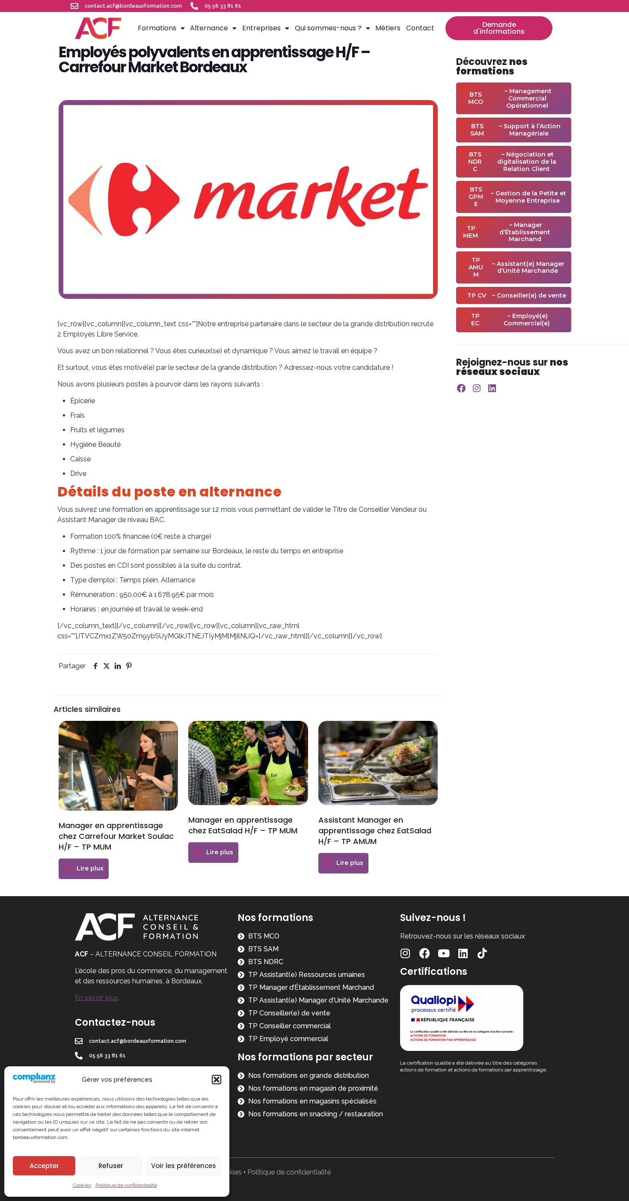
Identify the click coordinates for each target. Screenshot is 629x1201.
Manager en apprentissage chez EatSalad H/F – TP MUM (242, 825)
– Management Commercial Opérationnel (510, 98)
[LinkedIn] (492, 388)
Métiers (388, 28)
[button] (216, 1079)
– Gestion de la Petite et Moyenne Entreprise (517, 197)
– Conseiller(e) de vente (516, 295)
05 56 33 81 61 (223, 6)
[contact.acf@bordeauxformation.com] (74, 6)
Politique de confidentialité (126, 1185)
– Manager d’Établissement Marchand (507, 232)
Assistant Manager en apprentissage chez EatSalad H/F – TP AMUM (374, 830)
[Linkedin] (463, 953)
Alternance (209, 28)
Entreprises (261, 28)
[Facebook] (461, 388)
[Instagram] (477, 388)
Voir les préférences (183, 1165)
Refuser (110, 1165)
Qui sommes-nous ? (328, 28)
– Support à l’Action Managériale (515, 129)
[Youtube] (444, 953)
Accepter (44, 1165)
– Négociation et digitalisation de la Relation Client (512, 161)
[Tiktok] (482, 953)
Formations (157, 28)
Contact (420, 28)
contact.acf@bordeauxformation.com (133, 6)
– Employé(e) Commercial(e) (510, 319)
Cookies (82, 1185)
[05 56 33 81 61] (194, 6)
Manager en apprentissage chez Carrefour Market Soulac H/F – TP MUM (116, 836)
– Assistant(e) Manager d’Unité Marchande (516, 267)
